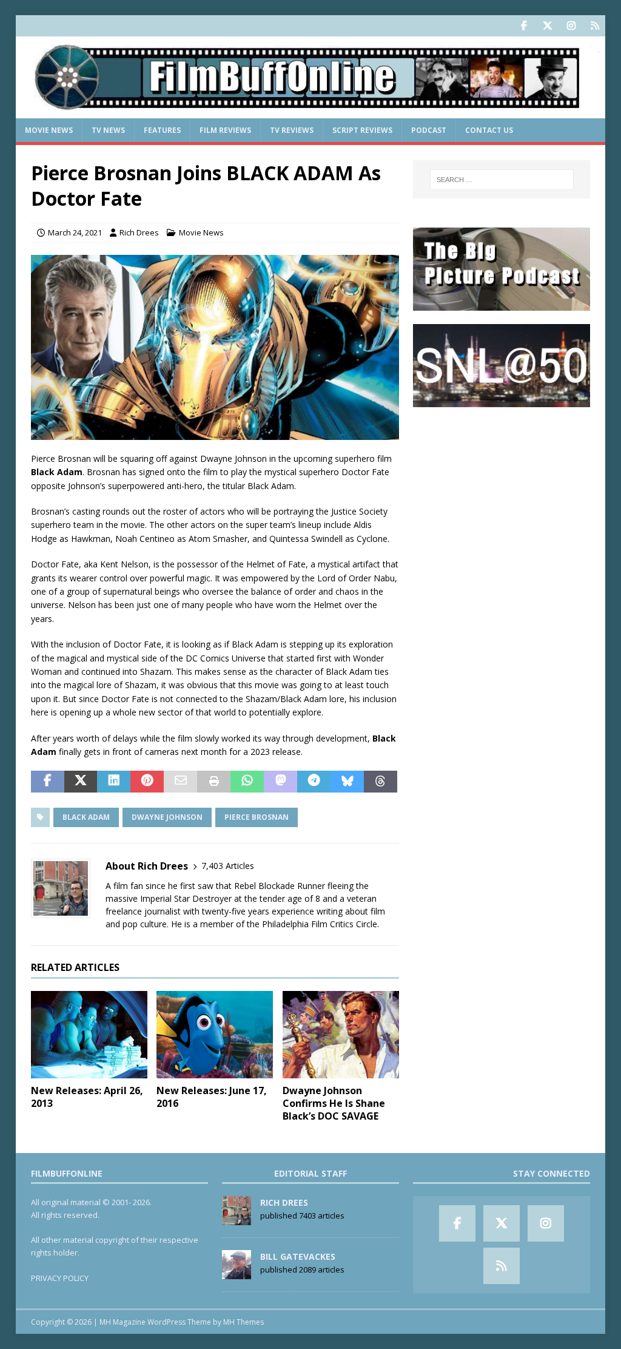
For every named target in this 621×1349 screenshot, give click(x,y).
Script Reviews (362, 130)
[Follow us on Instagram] (571, 25)
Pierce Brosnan (256, 817)
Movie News (49, 130)
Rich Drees (139, 232)
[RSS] (594, 25)
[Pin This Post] (147, 782)
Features (162, 130)
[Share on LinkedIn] (113, 782)
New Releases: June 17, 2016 (211, 1097)
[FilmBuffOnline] (311, 111)
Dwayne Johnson (167, 817)
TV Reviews (292, 130)
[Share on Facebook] (47, 782)
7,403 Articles (227, 865)
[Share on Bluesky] (347, 782)
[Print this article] (213, 782)
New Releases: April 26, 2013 (87, 1097)
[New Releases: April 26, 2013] (89, 1035)
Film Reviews (225, 130)
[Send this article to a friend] (180, 782)
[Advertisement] (501, 497)
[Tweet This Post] (81, 782)
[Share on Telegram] (314, 782)
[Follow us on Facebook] (523, 25)
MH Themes (243, 1322)
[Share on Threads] (380, 782)
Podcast (428, 130)
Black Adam (86, 817)
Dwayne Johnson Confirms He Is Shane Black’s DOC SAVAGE (334, 1103)
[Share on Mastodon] (280, 782)
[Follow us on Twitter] (547, 25)
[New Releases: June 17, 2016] (214, 1035)
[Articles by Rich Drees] (236, 1218)
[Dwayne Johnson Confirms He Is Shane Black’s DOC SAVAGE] (341, 1035)
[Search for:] (502, 179)
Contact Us (489, 130)
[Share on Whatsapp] (247, 782)
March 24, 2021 (75, 232)
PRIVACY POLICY (60, 1278)
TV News (108, 130)
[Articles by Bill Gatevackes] (236, 1272)
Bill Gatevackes (297, 1256)
